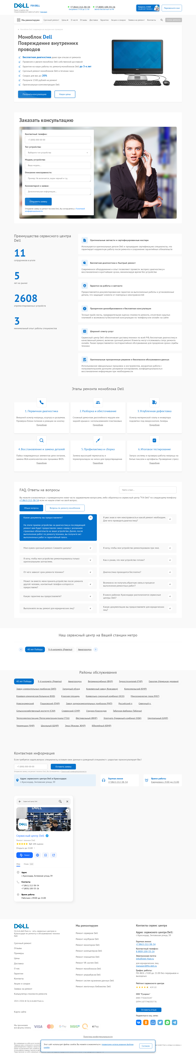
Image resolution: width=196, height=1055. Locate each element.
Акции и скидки (118, 20)
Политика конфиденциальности (98, 1036)
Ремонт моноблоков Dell (88, 968)
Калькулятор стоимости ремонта (30, 993)
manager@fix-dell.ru (146, 965)
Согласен (146, 1046)
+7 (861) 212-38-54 (80, 7)
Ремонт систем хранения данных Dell (95, 980)
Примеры (19, 953)
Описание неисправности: (38, 172)
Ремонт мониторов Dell (88, 944)
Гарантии (104, 20)
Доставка (94, 20)
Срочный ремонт (51, 20)
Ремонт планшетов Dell (87, 956)
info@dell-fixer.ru (145, 958)
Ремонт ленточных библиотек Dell (93, 986)
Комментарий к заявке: (37, 185)
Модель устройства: (35, 159)
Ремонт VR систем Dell (87, 962)
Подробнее (41, 425)
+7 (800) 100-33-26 (105, 7)
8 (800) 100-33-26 (145, 951)
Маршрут (27, 855)
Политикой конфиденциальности (74, 771)
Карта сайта (20, 1011)
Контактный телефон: (36, 134)
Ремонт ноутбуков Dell (87, 939)
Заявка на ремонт (136, 20)
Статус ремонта (174, 20)
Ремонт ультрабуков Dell (88, 974)
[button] (21, 649)
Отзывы (83, 20)
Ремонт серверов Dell (87, 933)
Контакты (151, 20)
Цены (64, 20)
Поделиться (138, 1022)
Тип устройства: (33, 146)
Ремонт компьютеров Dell (89, 950)
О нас (73, 20)
